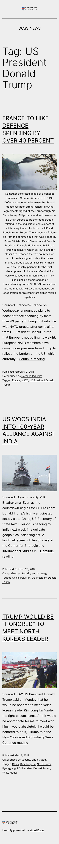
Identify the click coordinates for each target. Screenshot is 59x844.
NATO (25, 380)
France (16, 380)
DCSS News (29, 28)
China (15, 577)
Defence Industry (31, 376)
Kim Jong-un (28, 764)
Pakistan (25, 577)
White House (9, 772)
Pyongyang (9, 768)
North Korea (44, 764)
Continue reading (32, 359)
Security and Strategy (34, 573)
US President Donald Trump (33, 768)
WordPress (37, 830)
